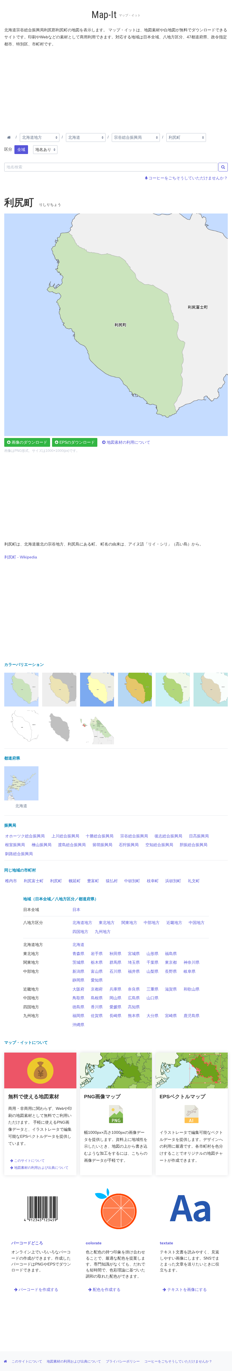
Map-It (104, 15)
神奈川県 (191, 962)
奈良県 (134, 989)
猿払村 (112, 881)
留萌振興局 (102, 844)
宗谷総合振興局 (134, 836)
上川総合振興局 (65, 836)
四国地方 (80, 931)
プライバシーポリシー (123, 1361)
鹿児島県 (191, 1015)
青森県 (78, 953)
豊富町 (93, 881)
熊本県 (134, 1015)
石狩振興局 (129, 844)
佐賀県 (97, 1015)
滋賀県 (171, 989)
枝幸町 (153, 881)
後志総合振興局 (168, 836)
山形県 (152, 953)
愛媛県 (115, 1007)
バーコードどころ (27, 1243)
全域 (21, 149)
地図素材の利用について (128, 442)
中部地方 (152, 922)
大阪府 (78, 989)
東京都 (171, 962)
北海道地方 (82, 922)
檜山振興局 (41, 844)
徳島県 (78, 1007)
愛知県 (97, 980)
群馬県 (115, 962)
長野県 (171, 971)
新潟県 (78, 971)
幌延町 (75, 881)
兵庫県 (115, 989)
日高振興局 (199, 836)
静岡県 (78, 980)
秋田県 (115, 953)
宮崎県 (171, 1015)
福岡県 (78, 1015)
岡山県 (115, 998)
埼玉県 (134, 962)
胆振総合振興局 (193, 844)
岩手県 (97, 953)
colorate (94, 1243)
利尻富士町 (34, 881)
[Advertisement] (116, 89)
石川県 (115, 971)
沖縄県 (78, 1024)
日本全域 (31, 909)
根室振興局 (15, 844)
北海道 (78, 944)
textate (166, 1243)
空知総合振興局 (159, 844)
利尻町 (56, 881)
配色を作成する (106, 1289)
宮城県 (134, 953)
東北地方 (107, 922)
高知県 (134, 1007)
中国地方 (197, 922)
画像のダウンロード (28, 442)
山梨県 (152, 971)
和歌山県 (191, 989)
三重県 (152, 989)
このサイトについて (29, 1161)
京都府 (97, 989)
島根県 (97, 998)
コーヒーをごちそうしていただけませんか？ (187, 178)
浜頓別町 (173, 881)
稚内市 (11, 881)
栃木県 (97, 962)
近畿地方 (174, 922)
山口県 (152, 998)
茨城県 (78, 962)
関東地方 (129, 922)
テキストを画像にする (186, 1289)
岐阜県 (190, 971)
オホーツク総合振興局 (25, 836)
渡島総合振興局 (72, 844)
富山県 (97, 971)
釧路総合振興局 (19, 853)
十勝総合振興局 (99, 836)
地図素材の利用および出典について (40, 1168)
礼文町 (194, 881)
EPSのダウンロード (76, 442)
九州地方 (103, 931)
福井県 (134, 971)
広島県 (134, 998)
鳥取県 (78, 998)
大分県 (152, 1015)
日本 (76, 909)
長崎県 (115, 1015)
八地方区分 (33, 922)
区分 (8, 149)
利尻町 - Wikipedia (20, 557)
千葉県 (152, 962)
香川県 (97, 1007)
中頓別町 (132, 881)
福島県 (171, 953)
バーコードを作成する (38, 1289)
